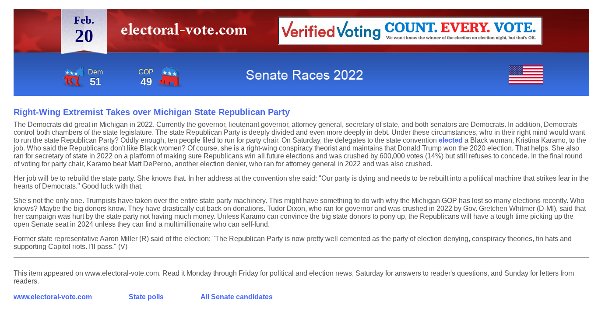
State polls (146, 297)
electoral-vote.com (186, 32)
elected (451, 140)
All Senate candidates (237, 297)
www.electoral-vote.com (53, 297)
